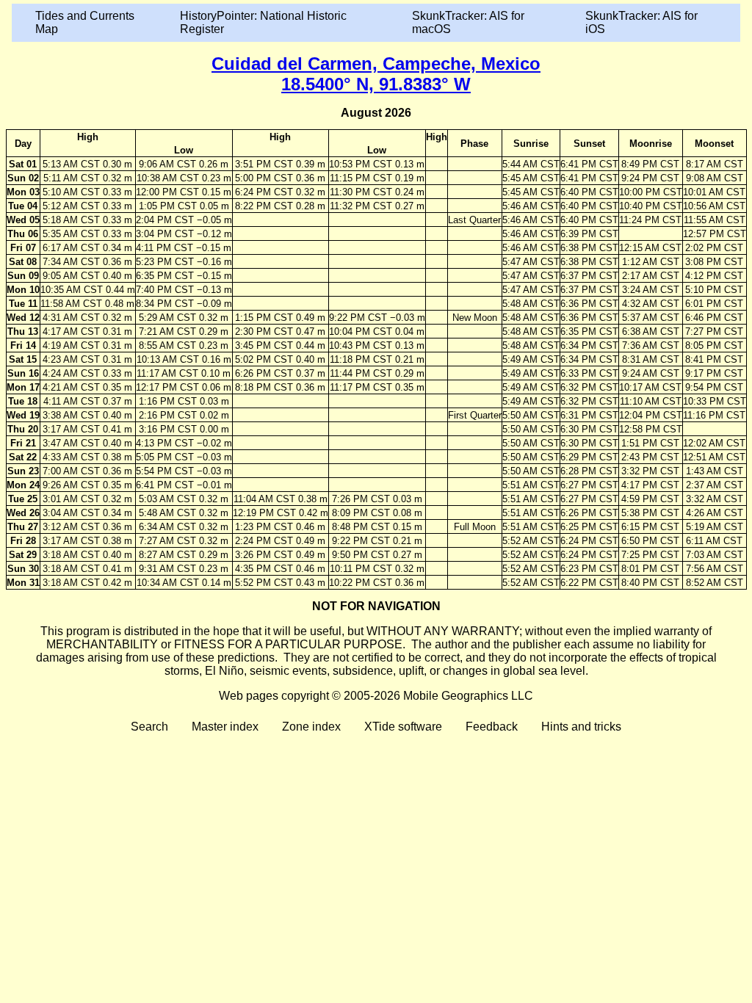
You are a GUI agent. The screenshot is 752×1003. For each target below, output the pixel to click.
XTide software (403, 726)
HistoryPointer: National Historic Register (263, 22)
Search (149, 726)
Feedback (492, 726)
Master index (225, 726)
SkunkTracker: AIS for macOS (468, 22)
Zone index (311, 726)
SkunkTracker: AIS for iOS (641, 22)
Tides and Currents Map (84, 22)
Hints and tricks (581, 726)
